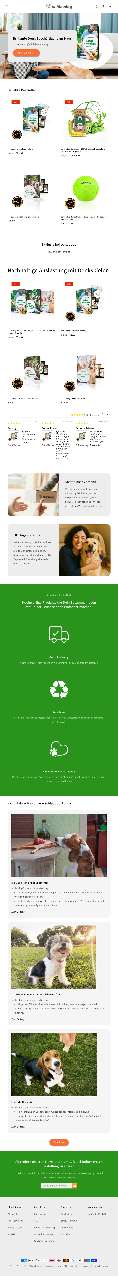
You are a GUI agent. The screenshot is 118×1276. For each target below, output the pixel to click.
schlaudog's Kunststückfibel (73, 398)
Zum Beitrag (18, 911)
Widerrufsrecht (35, 1266)
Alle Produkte (67, 1227)
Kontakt (11, 1234)
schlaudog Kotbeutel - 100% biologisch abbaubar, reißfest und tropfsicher (83, 150)
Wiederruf (12, 1214)
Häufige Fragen (15, 1227)
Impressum (39, 1214)
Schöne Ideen (85, 428)
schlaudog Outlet (69, 1220)
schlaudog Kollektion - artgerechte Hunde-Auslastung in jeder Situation (31, 332)
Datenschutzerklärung (44, 1227)
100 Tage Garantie (16, 1220)
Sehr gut (13, 428)
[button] (6, 7)
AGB (36, 1220)
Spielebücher (67, 1214)
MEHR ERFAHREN (26, 52)
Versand (73, 1266)
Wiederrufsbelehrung (44, 1240)
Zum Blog (59, 1142)
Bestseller (66, 1234)
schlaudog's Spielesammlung (20, 149)
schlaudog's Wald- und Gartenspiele (23, 217)
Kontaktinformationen (100, 1266)
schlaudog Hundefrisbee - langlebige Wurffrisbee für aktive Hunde (84, 218)
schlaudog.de (21, 1266)
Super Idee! (49, 428)
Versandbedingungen (44, 1234)
